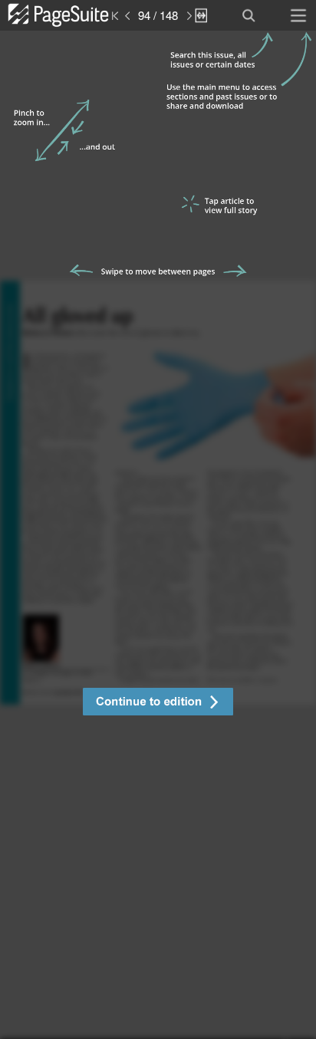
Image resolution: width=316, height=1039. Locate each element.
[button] (158, 703)
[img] (158, 535)
